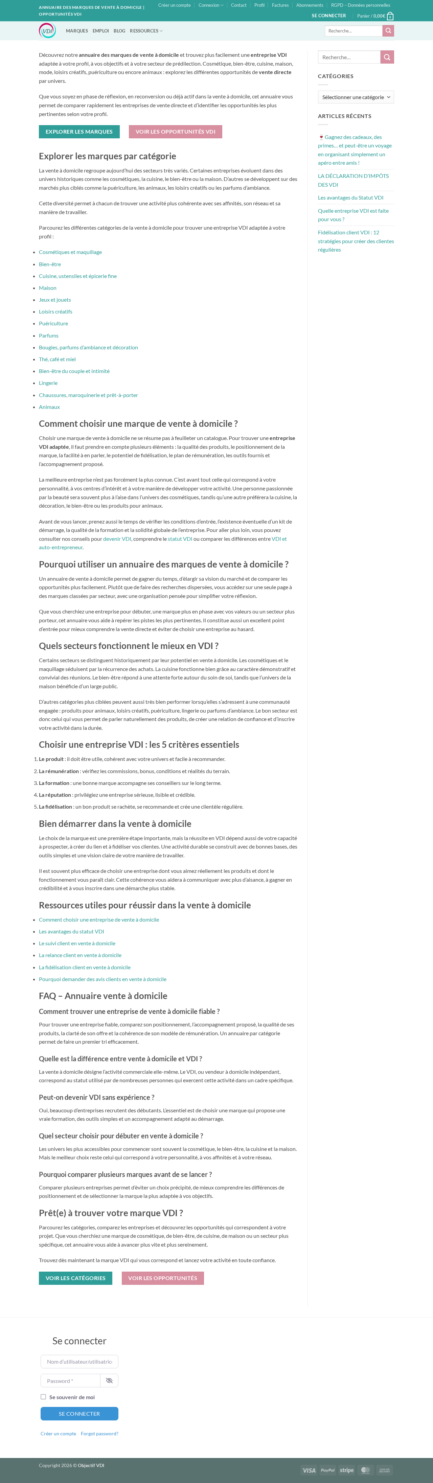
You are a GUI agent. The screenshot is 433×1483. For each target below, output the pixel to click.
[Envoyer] (388, 31)
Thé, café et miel (57, 359)
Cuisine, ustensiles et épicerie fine (78, 276)
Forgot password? (99, 1433)
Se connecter (79, 1413)
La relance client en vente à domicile (80, 955)
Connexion (209, 5)
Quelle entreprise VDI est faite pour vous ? (353, 215)
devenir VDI (117, 538)
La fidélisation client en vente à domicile (85, 967)
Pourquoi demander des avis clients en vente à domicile (102, 979)
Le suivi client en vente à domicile (77, 943)
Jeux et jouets (55, 299)
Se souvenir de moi (72, 1397)
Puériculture (53, 323)
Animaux (49, 406)
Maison (47, 287)
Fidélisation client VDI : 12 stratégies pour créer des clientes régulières (356, 241)
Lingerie (48, 382)
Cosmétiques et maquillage (70, 252)
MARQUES (77, 30)
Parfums (49, 335)
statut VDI (180, 538)
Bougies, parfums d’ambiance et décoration (88, 347)
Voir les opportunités (162, 1278)
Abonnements (309, 5)
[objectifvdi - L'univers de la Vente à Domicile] (47, 30)
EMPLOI (101, 30)
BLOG (119, 30)
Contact (239, 5)
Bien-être (50, 264)
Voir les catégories (76, 1278)
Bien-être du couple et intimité (74, 371)
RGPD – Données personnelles (360, 5)
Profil (259, 5)
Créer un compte (174, 5)
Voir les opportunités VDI (176, 132)
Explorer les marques (79, 132)
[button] (329, 15)
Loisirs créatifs (55, 311)
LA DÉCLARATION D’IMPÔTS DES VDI (353, 180)
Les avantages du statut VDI (71, 931)
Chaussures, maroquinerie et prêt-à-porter (88, 395)
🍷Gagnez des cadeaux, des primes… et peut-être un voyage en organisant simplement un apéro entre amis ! (355, 150)
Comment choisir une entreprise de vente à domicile (99, 919)
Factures (280, 5)
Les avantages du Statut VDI (351, 197)
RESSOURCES (144, 30)
